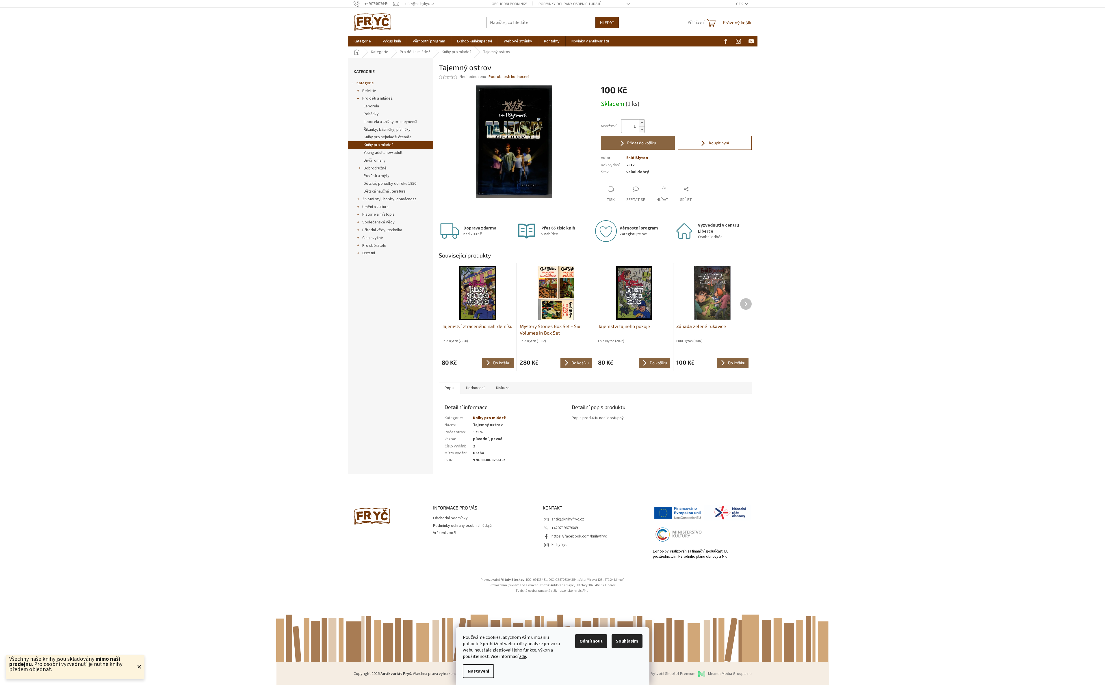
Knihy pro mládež (378, 145)
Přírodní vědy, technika (382, 230)
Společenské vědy (378, 222)
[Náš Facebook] (725, 41)
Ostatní (368, 253)
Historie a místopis (378, 214)
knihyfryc (559, 545)
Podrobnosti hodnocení (509, 77)
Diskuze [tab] (503, 388)
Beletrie (369, 91)
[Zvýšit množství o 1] (642, 123)
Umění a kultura (375, 207)
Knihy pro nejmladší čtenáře (388, 137)
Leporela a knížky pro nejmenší (390, 122)
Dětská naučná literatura (385, 191)
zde (522, 656)
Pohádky (371, 114)
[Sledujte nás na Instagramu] (738, 41)
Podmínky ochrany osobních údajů (569, 4)
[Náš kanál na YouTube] (751, 41)
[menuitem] (362, 41)
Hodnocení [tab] (475, 388)
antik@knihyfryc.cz (567, 519)
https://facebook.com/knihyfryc (579, 536)
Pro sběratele (374, 246)
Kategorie (365, 83)
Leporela (371, 106)
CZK (740, 4)
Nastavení (478, 671)
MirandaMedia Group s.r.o (730, 674)
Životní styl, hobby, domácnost (389, 199)
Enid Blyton (637, 158)
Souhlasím (627, 641)
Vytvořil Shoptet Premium (673, 674)
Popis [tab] (449, 388)
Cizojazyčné (372, 238)
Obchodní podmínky (509, 4)
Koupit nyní (718, 142)
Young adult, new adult (383, 153)
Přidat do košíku (641, 142)
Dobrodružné (375, 168)
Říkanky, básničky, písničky (387, 129)
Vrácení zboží (444, 533)
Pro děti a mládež (377, 98)
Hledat (607, 22)
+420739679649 (564, 528)
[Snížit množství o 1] (642, 129)
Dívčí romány (375, 160)
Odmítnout (591, 641)
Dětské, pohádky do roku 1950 (390, 183)
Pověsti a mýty (376, 176)
